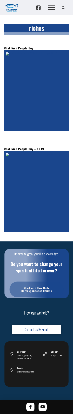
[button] (51, 8)
